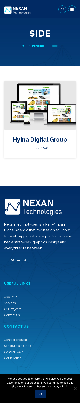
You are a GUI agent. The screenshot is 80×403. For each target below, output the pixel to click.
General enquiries (16, 340)
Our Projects (12, 309)
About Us (10, 297)
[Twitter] (13, 260)
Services (10, 303)
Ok (40, 393)
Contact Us (12, 315)
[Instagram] (24, 260)
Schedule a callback (18, 346)
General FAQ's (13, 352)
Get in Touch (12, 358)
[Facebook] (7, 260)
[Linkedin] (19, 260)
